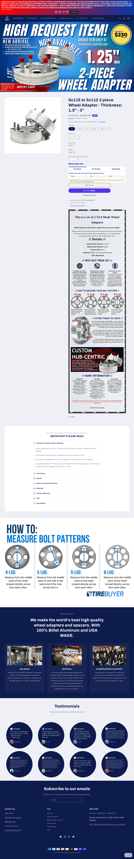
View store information (77, 205)
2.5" (102, 128)
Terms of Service (52, 816)
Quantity (71, 133)
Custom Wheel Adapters (64, 852)
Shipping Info (51, 823)
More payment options (89, 195)
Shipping (71, 118)
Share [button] (72, 416)
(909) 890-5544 (10, 822)
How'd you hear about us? (78, 156)
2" (87, 128)
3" (109, 128)
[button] (19, 18)
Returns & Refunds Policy (55, 820)
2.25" (94, 128)
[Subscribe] (82, 800)
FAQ (48, 830)
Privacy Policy (51, 826)
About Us (50, 813)
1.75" (79, 128)
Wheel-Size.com (75, 164)
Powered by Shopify (75, 852)
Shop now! (74, 12)
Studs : (70, 150)
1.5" (71, 128)
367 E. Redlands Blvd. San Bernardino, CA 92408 (107, 824)
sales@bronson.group (13, 817)
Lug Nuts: (72, 143)
